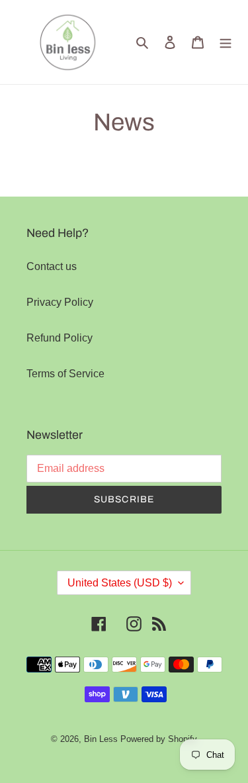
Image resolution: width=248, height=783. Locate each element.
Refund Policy (59, 338)
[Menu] (225, 41)
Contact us (51, 266)
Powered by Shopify (158, 739)
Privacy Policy (59, 302)
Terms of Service (65, 373)
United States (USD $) (119, 582)
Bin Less (101, 739)
